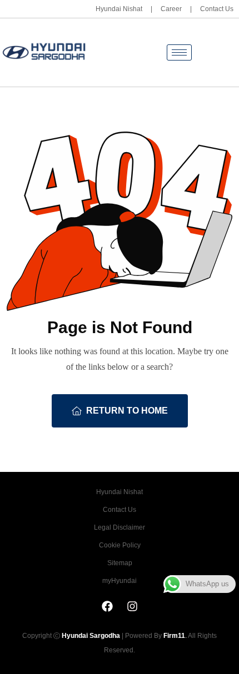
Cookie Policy (120, 545)
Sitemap (119, 563)
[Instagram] (132, 606)
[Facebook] (107, 606)
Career (171, 9)
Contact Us (216, 9)
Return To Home (127, 410)
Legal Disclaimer (119, 527)
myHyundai (119, 581)
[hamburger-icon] (179, 52)
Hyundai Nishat (119, 9)
